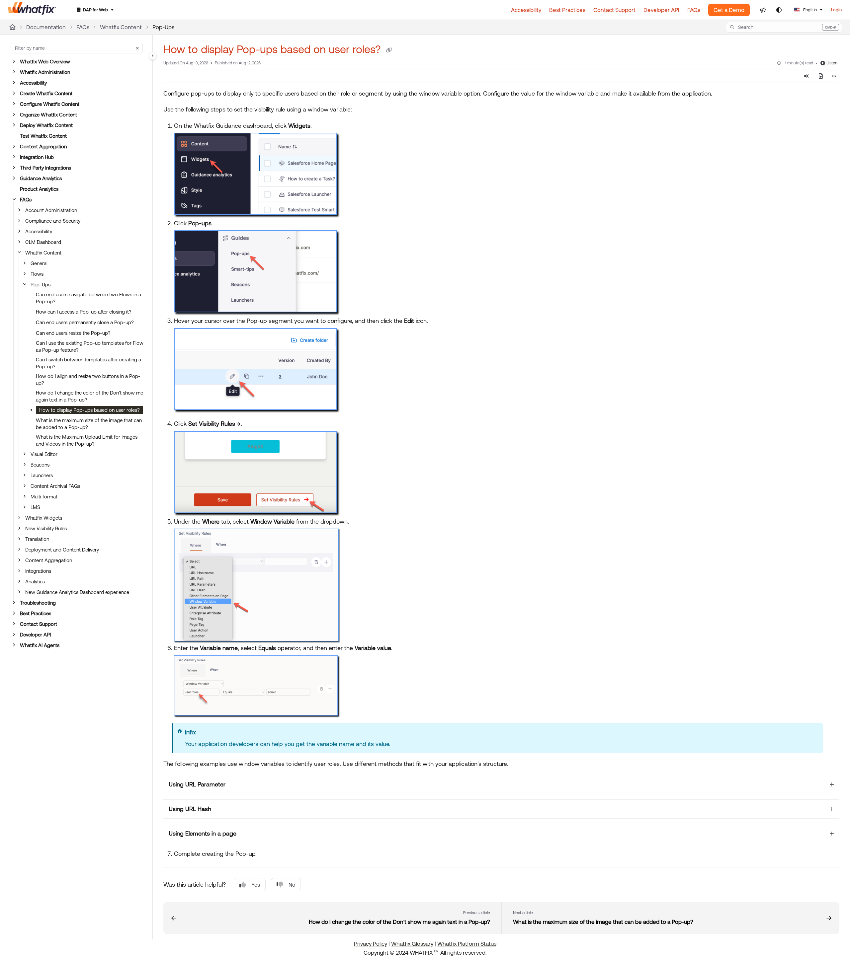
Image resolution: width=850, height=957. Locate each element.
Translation (37, 539)
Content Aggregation (43, 146)
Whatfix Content (121, 27)
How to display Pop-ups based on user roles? (89, 410)
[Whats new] (763, 10)
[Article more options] (834, 76)
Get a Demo (729, 10)
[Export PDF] (820, 76)
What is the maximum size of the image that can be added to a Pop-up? (89, 423)
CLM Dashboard (43, 242)
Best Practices (35, 613)
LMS (35, 507)
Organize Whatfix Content (48, 114)
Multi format (44, 496)
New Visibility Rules (46, 528)
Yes (255, 885)
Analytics (35, 581)
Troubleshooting (38, 603)
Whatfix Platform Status (466, 943)
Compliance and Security (52, 221)
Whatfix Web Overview (45, 61)
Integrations (38, 571)
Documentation (46, 27)
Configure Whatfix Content (49, 104)
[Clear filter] (137, 48)
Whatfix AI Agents (39, 645)
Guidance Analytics (41, 178)
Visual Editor (44, 454)
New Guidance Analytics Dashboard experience (77, 592)
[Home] (32, 10)
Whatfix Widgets (43, 518)
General (39, 263)
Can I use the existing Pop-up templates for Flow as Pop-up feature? (89, 346)
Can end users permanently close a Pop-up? (85, 322)
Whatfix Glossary (412, 943)
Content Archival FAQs (55, 486)
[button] (784, 27)
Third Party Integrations (45, 168)
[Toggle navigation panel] (153, 56)
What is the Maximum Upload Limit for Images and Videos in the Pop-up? (86, 440)
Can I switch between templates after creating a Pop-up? (88, 363)
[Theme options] (779, 10)
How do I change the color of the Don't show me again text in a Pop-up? (89, 396)
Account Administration (51, 210)
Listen (831, 62)
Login (836, 9)
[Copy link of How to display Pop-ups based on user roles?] (389, 50)
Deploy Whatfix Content (46, 125)
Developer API (35, 634)
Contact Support (38, 624)
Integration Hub (37, 157)
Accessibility (33, 83)
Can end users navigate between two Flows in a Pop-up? (88, 298)
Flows (37, 274)
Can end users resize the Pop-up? (73, 333)
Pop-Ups (163, 27)
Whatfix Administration (45, 72)
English (809, 9)
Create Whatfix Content (46, 93)
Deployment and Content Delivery (62, 549)
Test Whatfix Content (43, 136)
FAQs (82, 27)
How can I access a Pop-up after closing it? (83, 312)
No (292, 885)
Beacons (40, 465)
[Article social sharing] (806, 76)
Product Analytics (39, 189)
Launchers (42, 475)
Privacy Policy (370, 943)
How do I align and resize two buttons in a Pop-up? (88, 379)
